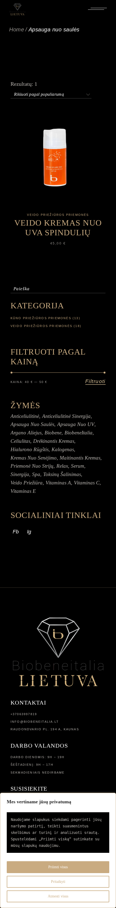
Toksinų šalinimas (62, 474)
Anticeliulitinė (25, 416)
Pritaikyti (58, 882)
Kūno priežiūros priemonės (41, 318)
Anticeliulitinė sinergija (66, 416)
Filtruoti (95, 381)
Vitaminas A (58, 483)
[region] (58, 850)
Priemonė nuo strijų (32, 466)
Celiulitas (20, 441)
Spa (36, 474)
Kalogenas (63, 449)
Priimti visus (58, 867)
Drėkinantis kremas (53, 441)
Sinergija (20, 474)
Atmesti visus (58, 896)
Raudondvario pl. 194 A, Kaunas (45, 729)
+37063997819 (24, 714)
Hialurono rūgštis (30, 449)
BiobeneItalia (78, 432)
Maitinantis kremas (80, 458)
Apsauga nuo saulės (32, 424)
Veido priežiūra (27, 483)
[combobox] (51, 93)
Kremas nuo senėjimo (34, 458)
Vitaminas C (87, 483)
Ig (29, 531)
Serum (77, 466)
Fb (16, 531)
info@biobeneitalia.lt (35, 721)
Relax (62, 466)
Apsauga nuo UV (75, 424)
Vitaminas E (23, 491)
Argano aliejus (26, 432)
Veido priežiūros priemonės (58, 214)
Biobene (53, 432)
